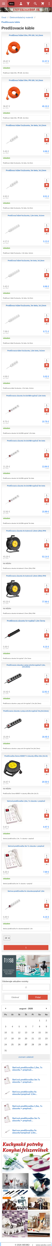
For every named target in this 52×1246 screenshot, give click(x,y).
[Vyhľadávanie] (35, 3)
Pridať (38, 997)
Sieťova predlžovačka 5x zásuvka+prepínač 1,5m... (24, 1093)
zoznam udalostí (26, 1057)
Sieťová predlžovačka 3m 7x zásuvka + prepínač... (26, 1080)
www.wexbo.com (43, 1245)
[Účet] (21, 3)
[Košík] (42, 3)
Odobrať (15, 997)
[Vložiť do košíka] (46, 50)
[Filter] (28, 3)
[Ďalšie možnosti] (49, 3)
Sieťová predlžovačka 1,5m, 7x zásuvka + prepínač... (27, 1068)
